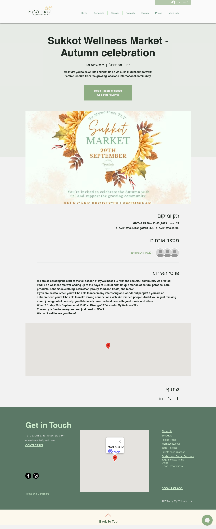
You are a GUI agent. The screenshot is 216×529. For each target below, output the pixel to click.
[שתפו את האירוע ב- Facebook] (177, 398)
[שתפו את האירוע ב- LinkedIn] (161, 398)
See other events (108, 94)
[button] (115, 13)
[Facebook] (28, 476)
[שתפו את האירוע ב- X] (169, 398)
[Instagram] (36, 476)
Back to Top (108, 521)
